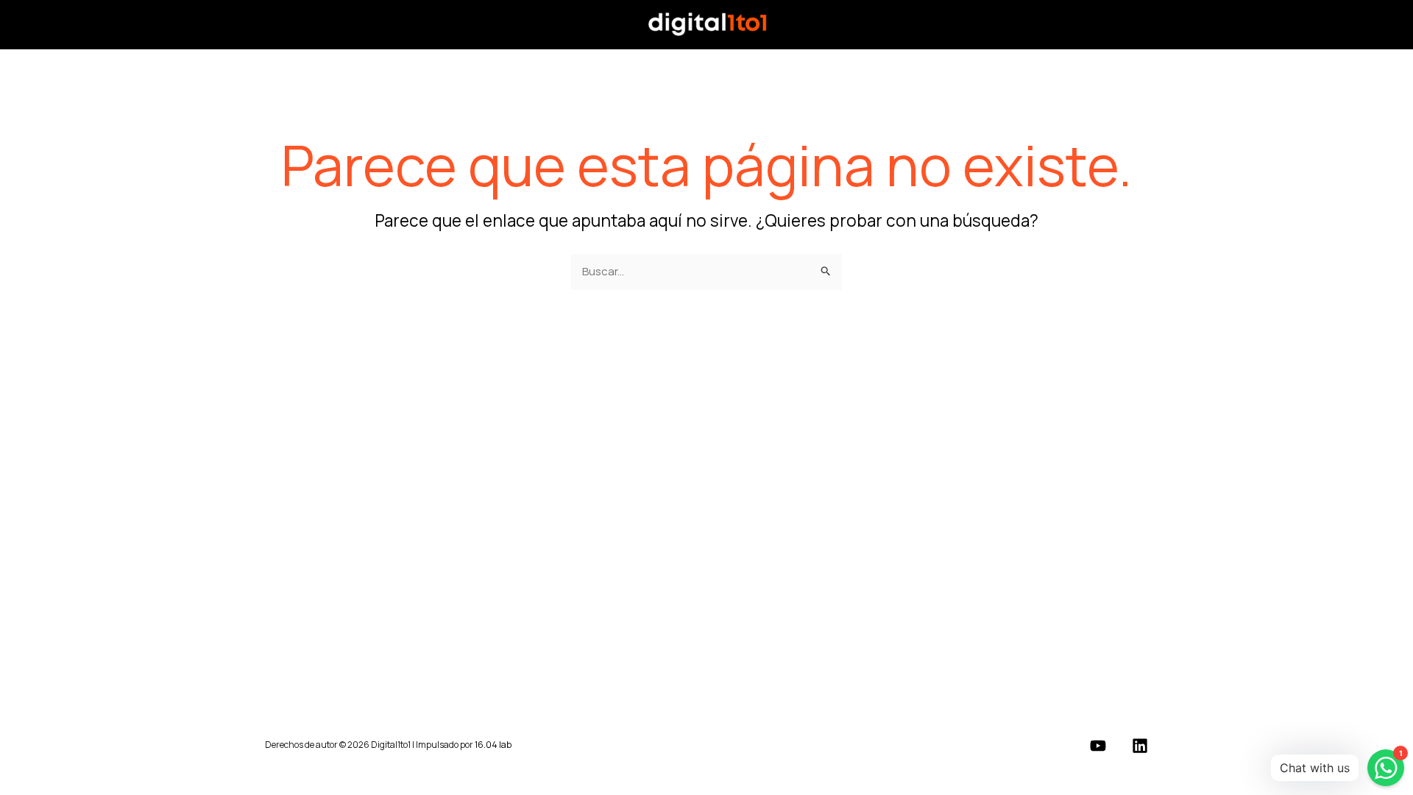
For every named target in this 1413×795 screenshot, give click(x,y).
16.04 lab (493, 744)
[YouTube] (1098, 746)
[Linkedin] (1140, 746)
